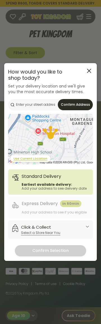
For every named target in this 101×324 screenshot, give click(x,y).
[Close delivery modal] (89, 71)
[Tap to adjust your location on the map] (50, 139)
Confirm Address (75, 104)
